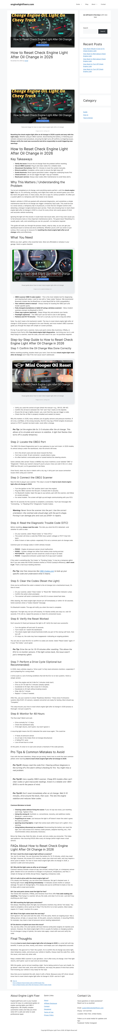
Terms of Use (48, 1012)
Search (85, 28)
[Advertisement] (43, 74)
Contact (103, 4)
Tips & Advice (88, 118)
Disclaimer (47, 1009)
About (93, 4)
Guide (78, 4)
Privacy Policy (49, 1015)
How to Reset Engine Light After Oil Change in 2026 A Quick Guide (32, 984)
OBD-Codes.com (47, 571)
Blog (86, 4)
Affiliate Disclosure (50, 1003)
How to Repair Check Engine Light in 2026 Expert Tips (28, 983)
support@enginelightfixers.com (92, 1008)
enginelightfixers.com (22, 4)
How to (15, 981)
